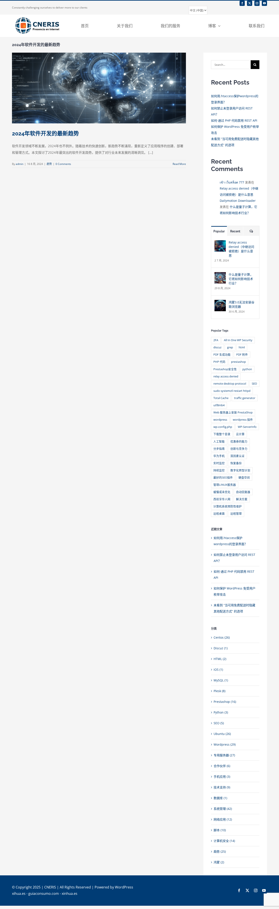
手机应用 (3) (222, 776)
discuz (217, 347)
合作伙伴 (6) (222, 766)
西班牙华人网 (221, 499)
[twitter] (249, 3)
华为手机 (219, 456)
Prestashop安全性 (225, 369)
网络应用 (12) (223, 819)
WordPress (124, 887)
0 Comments (63, 164)
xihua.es (19, 893)
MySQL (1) (221, 680)
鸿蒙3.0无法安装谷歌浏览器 (241, 304)
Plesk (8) (219, 691)
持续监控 (219, 470)
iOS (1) (218, 669)
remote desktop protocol (229, 383)
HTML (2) (220, 659)
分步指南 (219, 449)
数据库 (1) (220, 798)
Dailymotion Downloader (238, 201)
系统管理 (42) (223, 809)
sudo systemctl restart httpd (231, 391)
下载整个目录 (221, 434)
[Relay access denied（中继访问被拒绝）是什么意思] (220, 243)
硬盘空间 (244, 477)
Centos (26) (222, 637)
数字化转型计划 (240, 470)
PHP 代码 (219, 362)
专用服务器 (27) (224, 755)
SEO (254, 383)
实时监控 (219, 463)
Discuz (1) (221, 648)
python (247, 369)
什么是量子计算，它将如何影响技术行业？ (241, 278)
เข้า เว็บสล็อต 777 (232, 182)
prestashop (238, 362)
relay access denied (225, 376)
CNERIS (50, 887)
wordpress (220, 420)
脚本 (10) (220, 830)
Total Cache (220, 398)
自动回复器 (243, 492)
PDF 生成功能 (222, 354)
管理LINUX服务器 (224, 485)
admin (19, 164)
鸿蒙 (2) (219, 862)
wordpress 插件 (243, 420)
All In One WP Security (238, 340)
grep (230, 347)
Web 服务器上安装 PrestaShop (233, 412)
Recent (235, 231)
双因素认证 (237, 456)
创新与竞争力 (238, 449)
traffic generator (244, 398)
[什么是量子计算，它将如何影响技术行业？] (220, 275)
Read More (179, 164)
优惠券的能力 (238, 441)
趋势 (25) (220, 851)
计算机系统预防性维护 (227, 506)
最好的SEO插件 (223, 477)
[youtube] (264, 3)
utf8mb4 (219, 405)
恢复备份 (236, 463)
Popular (219, 231)
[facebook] (242, 3)
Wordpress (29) (225, 744)
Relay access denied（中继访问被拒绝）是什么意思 (241, 248)
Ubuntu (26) (222, 734)
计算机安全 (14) (224, 841)
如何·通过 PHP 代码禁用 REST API (234, 120)
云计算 (240, 434)
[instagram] (257, 3)
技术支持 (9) (222, 787)
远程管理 (236, 513)
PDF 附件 (242, 354)
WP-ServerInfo (247, 427)
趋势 (49, 164)
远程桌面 (219, 513)
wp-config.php (222, 427)
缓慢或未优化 (221, 492)
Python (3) (221, 712)
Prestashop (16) (225, 702)
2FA (215, 340)
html (242, 347)
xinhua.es (69, 893)
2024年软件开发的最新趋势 (45, 133)
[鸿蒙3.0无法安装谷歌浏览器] (220, 303)
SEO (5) (219, 723)
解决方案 (241, 499)
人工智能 (219, 441)
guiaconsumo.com (43, 893)
